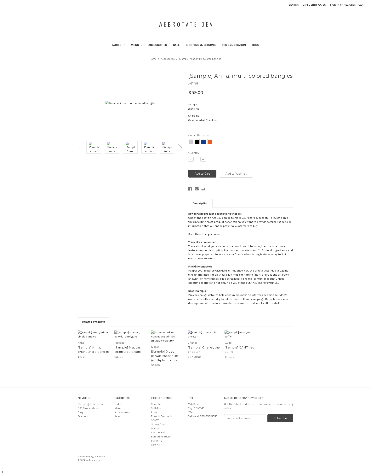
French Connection (163, 416)
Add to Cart (204, 334)
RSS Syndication (234, 45)
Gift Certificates (314, 4)
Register (350, 4)
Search (294, 4)
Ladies (117, 45)
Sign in (334, 4)
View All (155, 444)
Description (200, 203)
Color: (198, 135)
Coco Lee (156, 404)
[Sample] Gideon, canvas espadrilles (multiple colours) (165, 356)
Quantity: (194, 152)
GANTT (155, 420)
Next (180, 148)
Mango (155, 428)
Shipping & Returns (201, 45)
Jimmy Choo (158, 424)
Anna (154, 412)
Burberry (156, 440)
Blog (255, 45)
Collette (156, 408)
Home (153, 58)
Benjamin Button (161, 436)
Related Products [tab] (93, 322)
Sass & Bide (158, 432)
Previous (80, 148)
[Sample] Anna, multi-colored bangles (200, 58)
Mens (135, 45)
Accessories (157, 45)
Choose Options (94, 334)
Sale (176, 45)
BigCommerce (98, 456)
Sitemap (83, 416)
